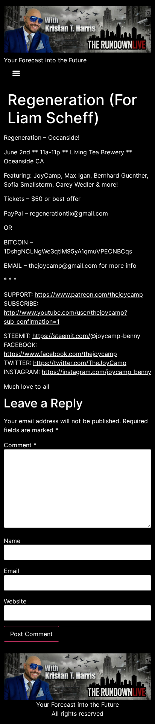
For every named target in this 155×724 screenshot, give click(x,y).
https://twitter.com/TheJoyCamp (79, 363)
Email (11, 571)
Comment (20, 445)
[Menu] (16, 73)
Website (15, 601)
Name (12, 541)
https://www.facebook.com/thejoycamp (60, 353)
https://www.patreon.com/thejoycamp (89, 294)
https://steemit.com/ (61, 335)
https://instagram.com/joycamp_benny (96, 372)
